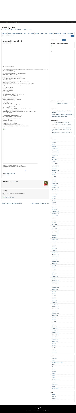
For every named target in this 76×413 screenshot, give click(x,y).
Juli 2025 (54, 140)
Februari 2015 (55, 328)
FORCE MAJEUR (67, 122)
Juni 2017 (54, 267)
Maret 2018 (54, 248)
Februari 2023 (55, 148)
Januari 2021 (54, 185)
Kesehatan (37, 33)
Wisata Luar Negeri (9, 36)
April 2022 (54, 157)
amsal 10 (7, 173)
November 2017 (55, 256)
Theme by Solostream (46, 410)
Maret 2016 (54, 300)
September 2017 (55, 261)
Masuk (53, 394)
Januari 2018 (54, 252)
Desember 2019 (55, 211)
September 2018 (55, 237)
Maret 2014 (54, 352)
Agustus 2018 (55, 239)
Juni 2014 (54, 345)
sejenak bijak (12, 173)
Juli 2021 (54, 172)
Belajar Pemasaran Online (17, 33)
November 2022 (55, 150)
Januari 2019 (54, 228)
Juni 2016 (54, 293)
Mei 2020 (54, 200)
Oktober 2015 (55, 311)
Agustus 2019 (55, 215)
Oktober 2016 (55, 285)
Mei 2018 (54, 243)
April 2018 (54, 246)
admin (4, 42)
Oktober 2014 (55, 337)
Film (28, 33)
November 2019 (55, 213)
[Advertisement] (38, 10)
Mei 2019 (54, 222)
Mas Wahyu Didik (8, 27)
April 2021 (54, 179)
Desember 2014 (55, 332)
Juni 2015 (54, 319)
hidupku (32, 33)
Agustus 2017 (55, 263)
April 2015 (54, 324)
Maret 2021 (54, 181)
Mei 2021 (54, 176)
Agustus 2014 (55, 341)
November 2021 (55, 166)
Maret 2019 (54, 224)
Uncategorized (70, 33)
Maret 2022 (54, 159)
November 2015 (55, 308)
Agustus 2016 (55, 289)
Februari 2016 (55, 302)
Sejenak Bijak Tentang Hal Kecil (12, 41)
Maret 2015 (54, 326)
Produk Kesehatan (57, 33)
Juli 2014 (54, 343)
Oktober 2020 (55, 189)
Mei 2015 (54, 321)
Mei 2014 (54, 347)
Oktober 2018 (55, 235)
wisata (3, 36)
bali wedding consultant (57, 122)
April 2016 (54, 298)
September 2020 (55, 192)
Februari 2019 (55, 226)
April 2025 (54, 142)
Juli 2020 (54, 196)
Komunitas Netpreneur (15, 22)
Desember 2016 (55, 280)
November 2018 (55, 233)
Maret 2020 (54, 204)
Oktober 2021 (55, 168)
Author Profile (14, 181)
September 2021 (55, 170)
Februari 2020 (55, 207)
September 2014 (55, 339)
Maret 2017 (54, 274)
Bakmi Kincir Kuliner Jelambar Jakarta (59, 116)
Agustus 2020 (55, 194)
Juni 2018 (54, 241)
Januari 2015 (54, 330)
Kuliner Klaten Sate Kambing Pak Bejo (64, 124)
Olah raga (51, 33)
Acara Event (4, 33)
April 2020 (54, 202)
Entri (54, 396)
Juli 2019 (54, 217)
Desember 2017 (55, 254)
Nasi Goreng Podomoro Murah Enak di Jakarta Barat (62, 114)
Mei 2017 (54, 269)
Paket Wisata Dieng (56, 129)
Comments (71, 22)
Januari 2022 (54, 163)
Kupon (46, 33)
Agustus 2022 (55, 155)
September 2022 (55, 153)
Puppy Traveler (55, 132)
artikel (9, 33)
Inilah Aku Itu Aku (6, 22)
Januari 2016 (54, 304)
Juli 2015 (54, 317)
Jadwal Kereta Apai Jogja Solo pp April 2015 (40, 203)
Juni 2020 (54, 198)
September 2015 (55, 313)
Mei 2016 (54, 295)
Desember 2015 (55, 306)
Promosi (64, 33)
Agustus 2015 (55, 315)
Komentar (55, 398)
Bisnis (25, 33)
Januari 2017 (54, 278)
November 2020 (55, 187)
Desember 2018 (55, 230)
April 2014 (54, 350)
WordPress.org (55, 401)
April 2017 (54, 272)
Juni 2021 (54, 174)
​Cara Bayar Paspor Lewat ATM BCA (64, 127)
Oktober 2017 (55, 259)
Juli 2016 (54, 291)
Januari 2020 (54, 209)
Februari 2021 (55, 183)
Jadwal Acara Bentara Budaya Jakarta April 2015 (12, 203)
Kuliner (42, 33)
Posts (66, 22)
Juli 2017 (54, 265)
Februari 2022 (55, 161)
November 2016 (55, 282)
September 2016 (55, 287)
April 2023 (54, 146)
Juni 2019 (54, 220)
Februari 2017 (55, 276)
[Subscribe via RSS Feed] (8, 197)
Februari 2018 (55, 250)
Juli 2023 (54, 144)
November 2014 (55, 334)
